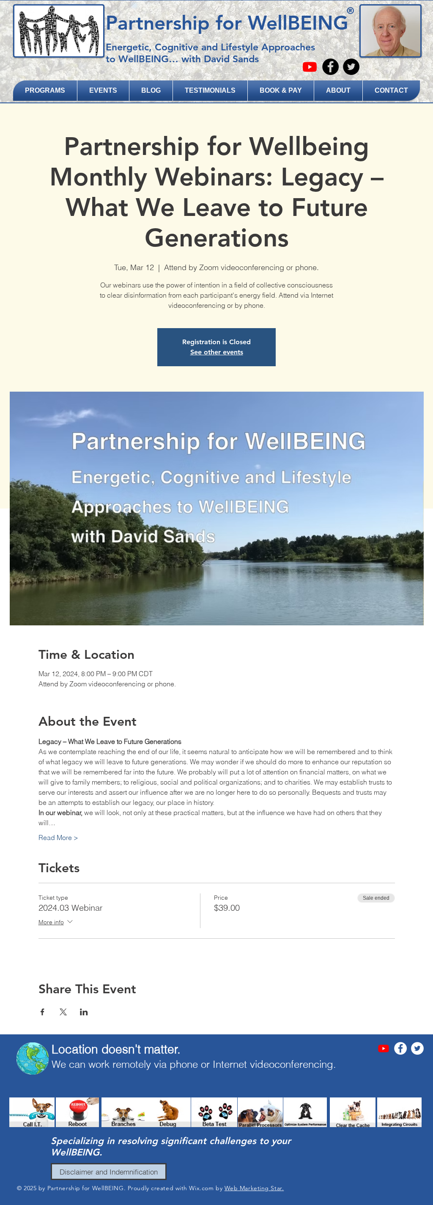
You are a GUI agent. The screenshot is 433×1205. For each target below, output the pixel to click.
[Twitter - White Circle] (417, 1048)
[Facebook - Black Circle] (330, 66)
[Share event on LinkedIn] (84, 1012)
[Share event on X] (63, 1012)
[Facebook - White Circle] (400, 1048)
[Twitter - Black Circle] (351, 66)
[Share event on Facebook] (42, 1012)
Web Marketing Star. (254, 1188)
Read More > (58, 837)
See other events (216, 352)
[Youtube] (309, 66)
